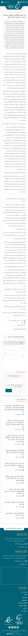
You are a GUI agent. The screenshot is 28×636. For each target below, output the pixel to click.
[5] (17, 342)
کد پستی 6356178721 (19, 561)
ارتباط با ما (24, 611)
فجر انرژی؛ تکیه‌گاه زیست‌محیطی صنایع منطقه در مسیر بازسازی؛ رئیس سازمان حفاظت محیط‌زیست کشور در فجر (14, 423)
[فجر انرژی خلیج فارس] (14, 6)
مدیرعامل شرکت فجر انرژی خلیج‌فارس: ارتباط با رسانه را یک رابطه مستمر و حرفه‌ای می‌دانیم (14, 478)
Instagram (9, 627)
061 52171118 (22, 564)
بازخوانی (10, 376)
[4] (16, 342)
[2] (13, 342)
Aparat (15, 627)
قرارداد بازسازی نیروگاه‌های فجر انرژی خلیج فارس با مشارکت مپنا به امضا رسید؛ (15, 452)
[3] (14, 342)
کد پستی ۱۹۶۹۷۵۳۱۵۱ (20, 544)
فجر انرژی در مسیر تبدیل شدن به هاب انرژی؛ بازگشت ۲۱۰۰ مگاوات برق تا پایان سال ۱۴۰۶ (14, 465)
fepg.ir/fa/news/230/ (18, 329)
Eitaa (18, 627)
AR (21, 2)
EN (23, 2)
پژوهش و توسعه (22, 603)
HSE (26, 595)
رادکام (14, 634)
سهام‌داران (24, 600)
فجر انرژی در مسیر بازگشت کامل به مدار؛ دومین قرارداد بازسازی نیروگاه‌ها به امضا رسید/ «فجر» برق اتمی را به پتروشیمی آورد (14, 438)
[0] (5, 337)
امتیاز (21, 343)
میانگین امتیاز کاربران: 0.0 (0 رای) (16, 337)
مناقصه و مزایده (23, 606)
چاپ (22, 323)
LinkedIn (12, 627)
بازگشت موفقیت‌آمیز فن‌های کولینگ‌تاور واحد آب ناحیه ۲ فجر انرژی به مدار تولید (14, 491)
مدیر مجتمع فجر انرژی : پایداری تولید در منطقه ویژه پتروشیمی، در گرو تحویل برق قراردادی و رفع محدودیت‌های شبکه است (14, 408)
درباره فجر (24, 597)
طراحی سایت (18, 634)
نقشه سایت (24, 592)
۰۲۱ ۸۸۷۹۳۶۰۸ (21, 547)
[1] (11, 342)
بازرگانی (25, 608)
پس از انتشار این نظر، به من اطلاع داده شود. (14, 385)
